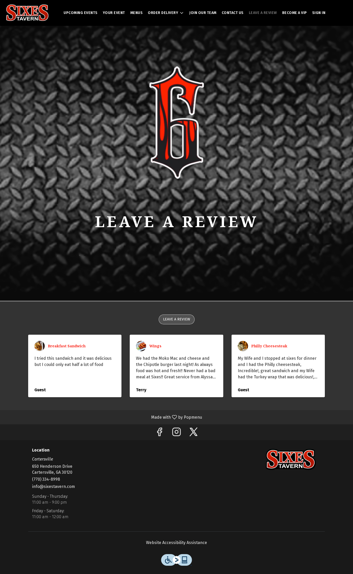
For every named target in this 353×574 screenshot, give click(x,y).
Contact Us (233, 13)
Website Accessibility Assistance (176, 542)
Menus (136, 13)
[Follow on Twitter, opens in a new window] (193, 433)
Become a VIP (294, 13)
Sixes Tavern (290, 459)
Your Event (114, 13)
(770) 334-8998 (46, 479)
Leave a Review (263, 13)
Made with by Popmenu (103, 417)
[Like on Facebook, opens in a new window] (159, 433)
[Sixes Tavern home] (27, 13)
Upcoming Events (81, 13)
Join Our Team (203, 13)
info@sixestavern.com (53, 486)
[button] (166, 13)
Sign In (319, 13)
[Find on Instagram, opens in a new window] (176, 433)
